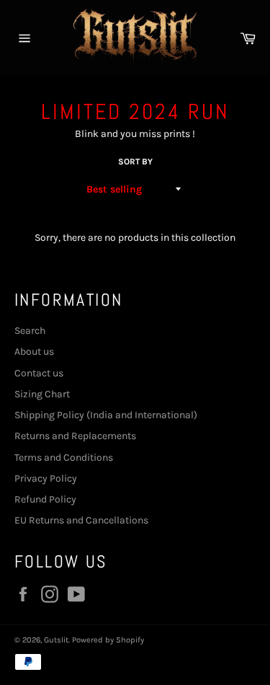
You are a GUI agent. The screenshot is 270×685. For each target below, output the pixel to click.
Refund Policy (45, 499)
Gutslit (56, 640)
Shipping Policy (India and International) (105, 415)
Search (29, 330)
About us (34, 351)
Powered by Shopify (108, 640)
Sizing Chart (42, 394)
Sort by (135, 161)
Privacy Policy (45, 478)
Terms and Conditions (63, 457)
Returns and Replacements (75, 436)
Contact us (38, 373)
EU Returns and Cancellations (81, 520)
